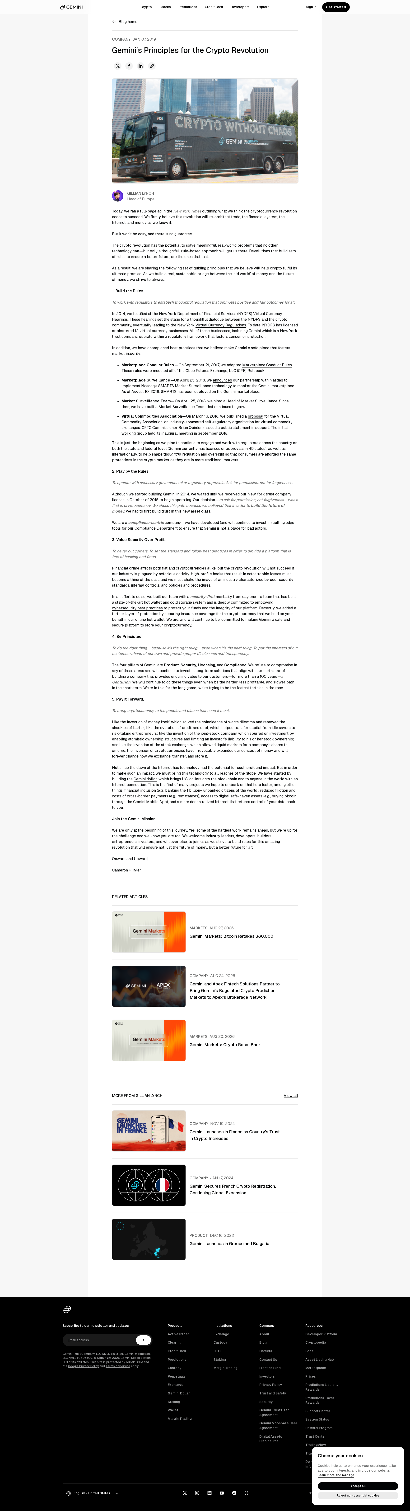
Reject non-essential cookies (358, 1495)
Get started (336, 7)
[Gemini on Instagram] (197, 1493)
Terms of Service (118, 1366)
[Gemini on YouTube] (222, 1493)
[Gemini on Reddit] (234, 1493)
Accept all (358, 1486)
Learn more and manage (336, 1475)
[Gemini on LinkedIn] (209, 1493)
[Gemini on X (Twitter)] (185, 1493)
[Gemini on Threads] (246, 1493)
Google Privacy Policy (83, 1366)
